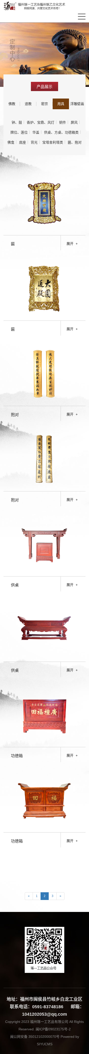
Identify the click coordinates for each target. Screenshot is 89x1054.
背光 (34, 142)
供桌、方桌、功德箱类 (61, 132)
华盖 (35, 132)
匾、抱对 (75, 142)
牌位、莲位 (19, 132)
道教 (28, 104)
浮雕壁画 (77, 104)
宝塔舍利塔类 (52, 142)
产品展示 (44, 87)
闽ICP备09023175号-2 (53, 1029)
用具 (60, 104)
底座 (22, 142)
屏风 (74, 122)
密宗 (44, 104)
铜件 (62, 122)
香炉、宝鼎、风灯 (40, 122)
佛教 (11, 104)
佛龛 (10, 142)
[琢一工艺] (35, 6)
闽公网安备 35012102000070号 (35, 1037)
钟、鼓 (17, 122)
